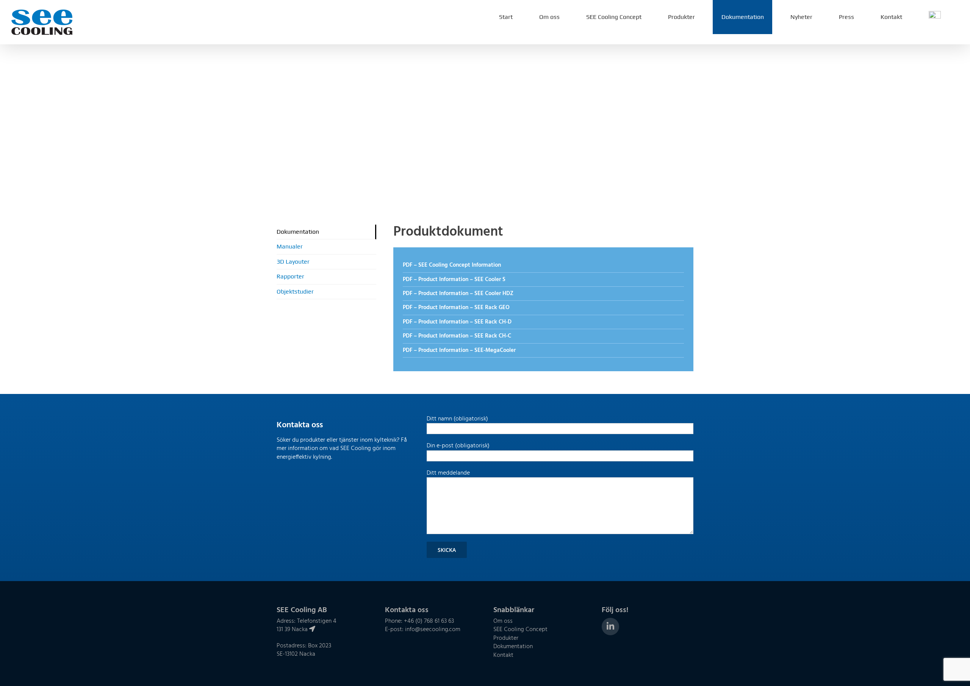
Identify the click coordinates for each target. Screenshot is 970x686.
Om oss (503, 621)
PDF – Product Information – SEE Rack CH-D (457, 322)
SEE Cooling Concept (520, 629)
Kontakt (503, 655)
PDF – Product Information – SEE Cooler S (454, 279)
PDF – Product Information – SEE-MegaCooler (459, 350)
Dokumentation (298, 231)
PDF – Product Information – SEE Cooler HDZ (458, 293)
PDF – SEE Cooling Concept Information (452, 265)
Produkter (505, 638)
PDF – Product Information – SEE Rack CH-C (457, 336)
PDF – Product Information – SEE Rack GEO (456, 307)
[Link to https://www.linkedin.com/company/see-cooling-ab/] (610, 626)
